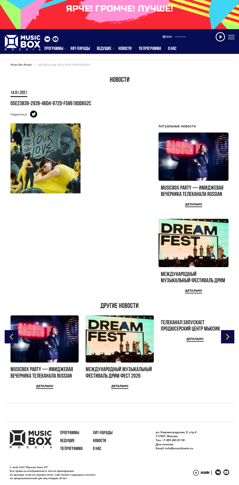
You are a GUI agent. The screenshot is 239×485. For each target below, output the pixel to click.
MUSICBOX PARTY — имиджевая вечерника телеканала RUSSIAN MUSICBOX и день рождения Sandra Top (192, 191)
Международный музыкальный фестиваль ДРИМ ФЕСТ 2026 (193, 278)
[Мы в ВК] (47, 39)
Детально (193, 204)
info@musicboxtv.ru (179, 448)
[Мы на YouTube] (55, 39)
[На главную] (23, 44)
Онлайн (205, 473)
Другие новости (119, 306)
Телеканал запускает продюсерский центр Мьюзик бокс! (190, 326)
